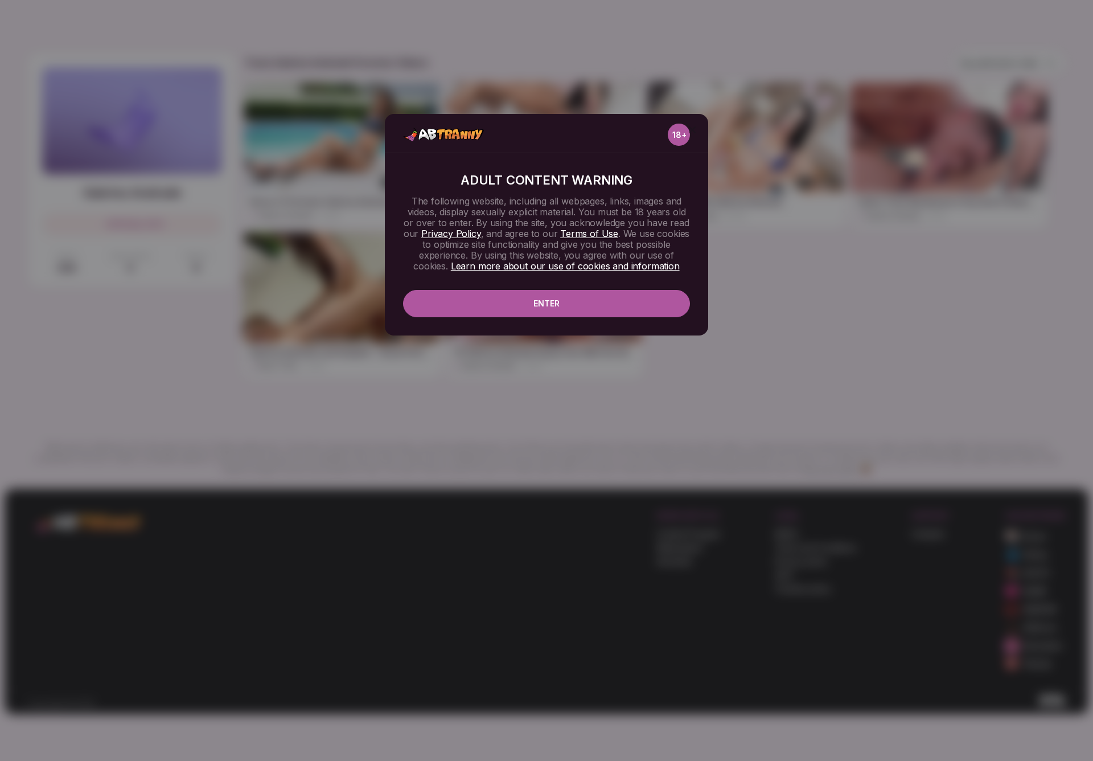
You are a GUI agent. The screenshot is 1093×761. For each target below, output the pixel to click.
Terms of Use (589, 233)
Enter (546, 303)
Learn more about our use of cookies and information (565, 266)
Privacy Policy (450, 233)
